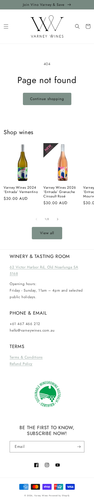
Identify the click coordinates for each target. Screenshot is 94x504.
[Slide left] (36, 219)
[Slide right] (57, 219)
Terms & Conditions (26, 357)
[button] (6, 26)
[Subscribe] (79, 446)
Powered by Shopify (59, 495)
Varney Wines (41, 495)
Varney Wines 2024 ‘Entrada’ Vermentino (21, 189)
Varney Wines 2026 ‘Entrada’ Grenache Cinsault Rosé (59, 191)
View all (47, 233)
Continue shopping (47, 98)
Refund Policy (21, 363)
